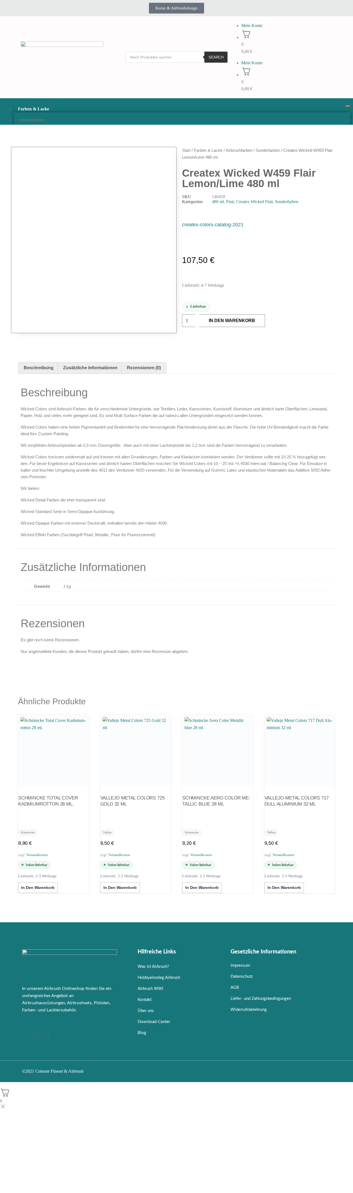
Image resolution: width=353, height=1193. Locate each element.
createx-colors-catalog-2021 (213, 224)
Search (215, 57)
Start (186, 150)
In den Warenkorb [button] (38, 887)
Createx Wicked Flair (254, 201)
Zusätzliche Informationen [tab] (90, 367)
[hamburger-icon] (348, 106)
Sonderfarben (268, 150)
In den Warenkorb (232, 320)
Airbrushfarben (31, 120)
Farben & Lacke (33, 109)
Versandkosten (37, 855)
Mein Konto (252, 25)
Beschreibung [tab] (39, 367)
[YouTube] (46, 1035)
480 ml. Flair (223, 201)
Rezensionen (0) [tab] (144, 367)
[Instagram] (36, 1035)
